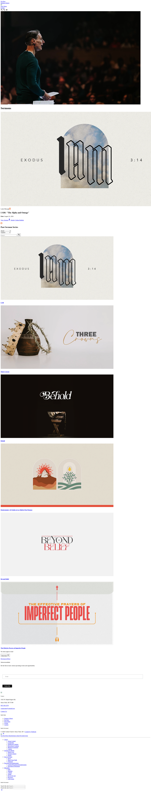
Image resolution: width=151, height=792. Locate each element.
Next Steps (4, 6)
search (2, 10)
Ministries (7, 768)
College (10, 772)
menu (7, 10)
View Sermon (4, 220)
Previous (3, 659)
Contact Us (4, 711)
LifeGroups (11, 779)
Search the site (5, 786)
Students (10, 771)
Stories (9, 755)
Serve (9, 758)
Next (9, 659)
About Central (12, 741)
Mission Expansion (13, 747)
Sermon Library (5, 3)
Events (22, 736)
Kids (9, 769)
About (6, 739)
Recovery (10, 777)
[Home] (1, 5)
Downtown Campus (13, 746)
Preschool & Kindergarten (11, 763)
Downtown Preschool (14, 766)
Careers (6, 724)
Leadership (11, 742)
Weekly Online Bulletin (16, 220)
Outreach (10, 761)
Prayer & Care (12, 776)
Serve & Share (8, 757)
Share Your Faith (12, 760)
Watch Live (11, 752)
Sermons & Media (9, 750)
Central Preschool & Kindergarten (17, 765)
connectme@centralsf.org (8, 708)
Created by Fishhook (30, 731)
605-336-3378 (5, 705)
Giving (3, 8)
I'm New (3, 1)
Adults (9, 774)
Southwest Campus (13, 744)
